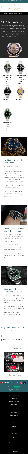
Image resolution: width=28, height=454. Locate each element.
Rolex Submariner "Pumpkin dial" (7, 76)
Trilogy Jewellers (15, 451)
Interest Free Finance (14, 401)
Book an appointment (14, 429)
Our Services (14, 398)
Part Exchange (14, 404)
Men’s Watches (14, 412)
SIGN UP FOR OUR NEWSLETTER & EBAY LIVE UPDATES (17, 1)
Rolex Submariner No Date (20, 76)
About (14, 437)
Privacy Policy (14, 440)
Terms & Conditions (14, 442)
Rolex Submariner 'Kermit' (7, 123)
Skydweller (13, 39)
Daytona (8, 39)
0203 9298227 (4, 1)
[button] (1, 7)
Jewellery (14, 418)
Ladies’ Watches (14, 415)
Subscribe (12, 382)
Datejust (3, 39)
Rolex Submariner (7, 99)
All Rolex (19, 39)
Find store (14, 426)
